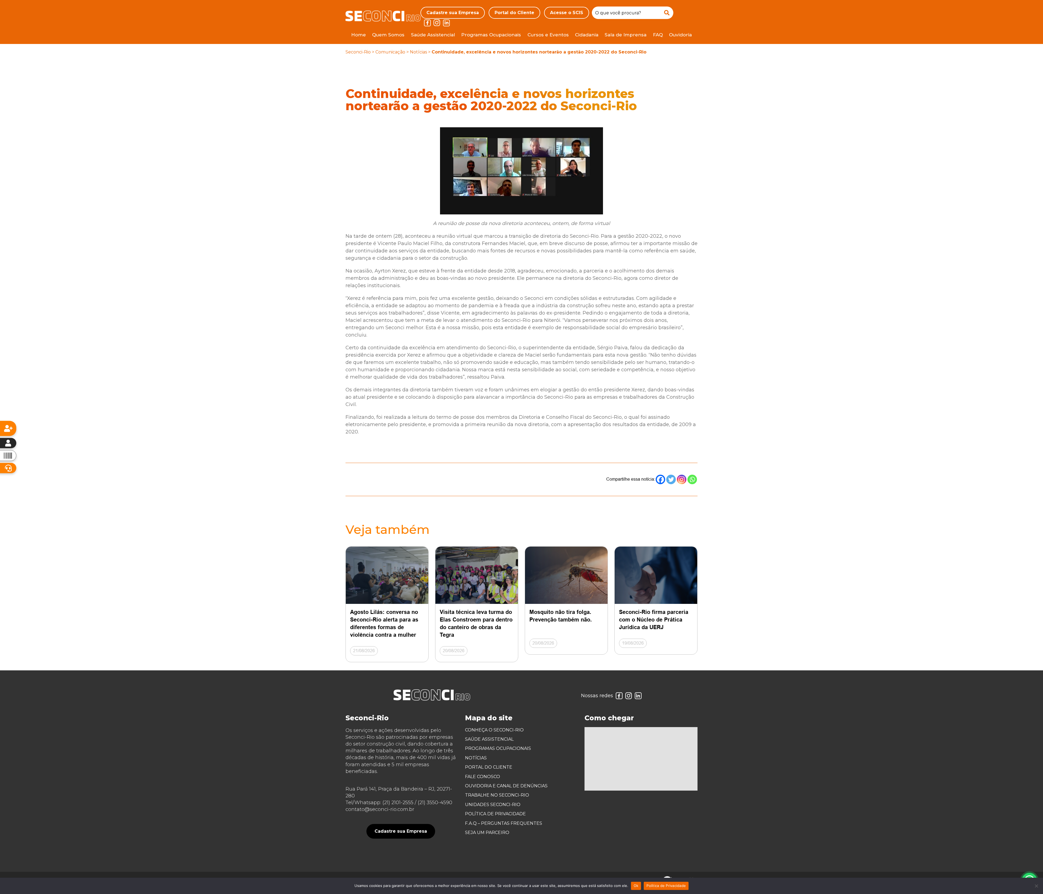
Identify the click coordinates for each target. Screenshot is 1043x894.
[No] (1036, 886)
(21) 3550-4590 (435, 803)
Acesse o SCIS (566, 12)
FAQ (658, 34)
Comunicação (390, 52)
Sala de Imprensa (625, 34)
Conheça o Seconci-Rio (494, 730)
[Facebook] (660, 479)
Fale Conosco (482, 776)
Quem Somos (388, 34)
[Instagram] (681, 479)
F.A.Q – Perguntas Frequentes (503, 823)
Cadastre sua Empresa (452, 12)
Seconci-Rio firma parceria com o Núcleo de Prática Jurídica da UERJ (653, 619)
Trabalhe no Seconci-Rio (497, 795)
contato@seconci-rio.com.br (379, 809)
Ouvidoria (680, 34)
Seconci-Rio (358, 52)
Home (358, 34)
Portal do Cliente (514, 12)
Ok (636, 885)
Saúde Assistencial (433, 34)
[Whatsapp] (692, 479)
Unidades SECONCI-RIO (492, 804)
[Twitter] (671, 479)
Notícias (418, 52)
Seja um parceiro (487, 832)
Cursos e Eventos (548, 34)
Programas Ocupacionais (491, 34)
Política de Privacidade (495, 813)
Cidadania (586, 34)
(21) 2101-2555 (397, 803)
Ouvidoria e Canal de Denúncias (506, 785)
